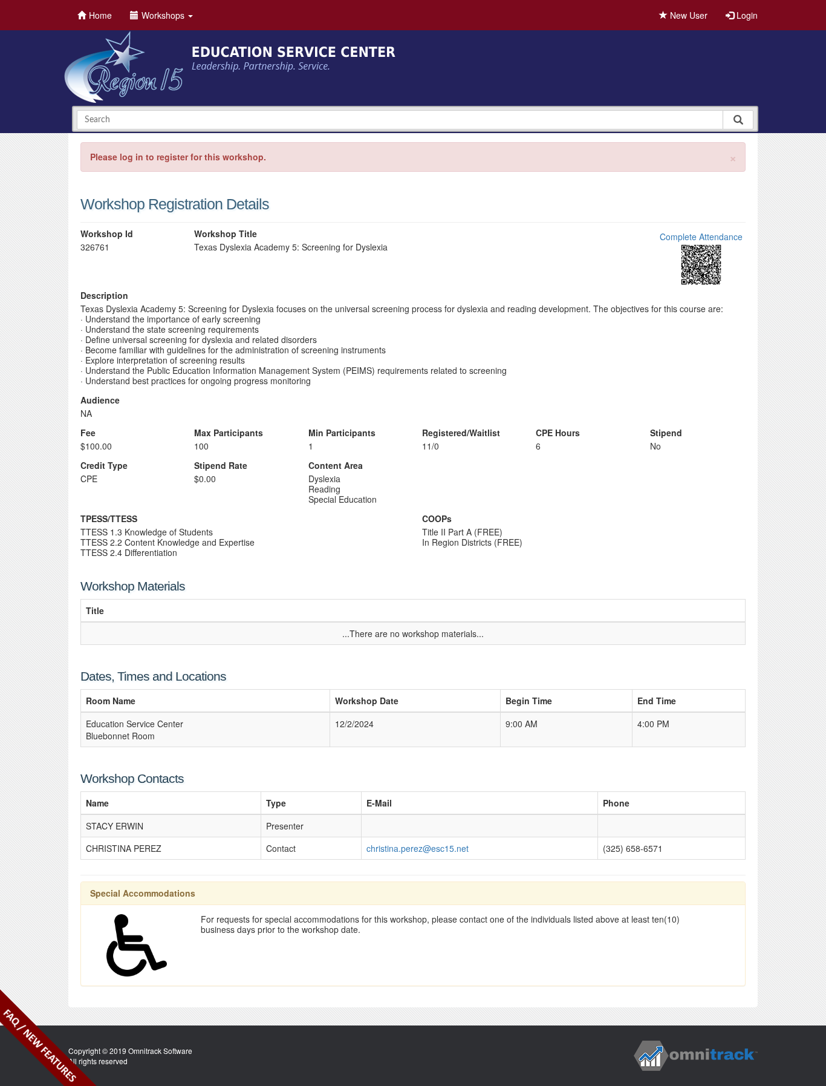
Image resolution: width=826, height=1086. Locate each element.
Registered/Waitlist (461, 433)
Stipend (666, 433)
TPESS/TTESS (108, 519)
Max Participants (228, 433)
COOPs (437, 519)
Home (100, 15)
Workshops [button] (164, 15)
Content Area (335, 465)
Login (746, 15)
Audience (100, 400)
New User (687, 15)
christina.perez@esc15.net (417, 848)
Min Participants (342, 433)
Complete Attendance (701, 237)
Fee (88, 433)
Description (104, 295)
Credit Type (104, 465)
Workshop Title (225, 234)
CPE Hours (558, 433)
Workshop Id (106, 234)
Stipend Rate (220, 465)
